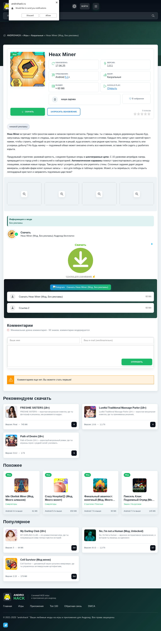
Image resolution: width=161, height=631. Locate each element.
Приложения (37, 606)
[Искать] (153, 15)
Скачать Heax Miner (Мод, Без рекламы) (87, 287)
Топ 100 (54, 606)
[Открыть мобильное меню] (96, 6)
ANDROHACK (14, 35)
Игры (26, 35)
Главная (7, 606)
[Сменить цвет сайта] (74, 6)
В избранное (138, 98)
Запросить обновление (64, 112)
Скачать (29, 112)
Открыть (112, 88)
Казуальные (37, 35)
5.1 (66, 77)
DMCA (91, 606)
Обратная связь (73, 606)
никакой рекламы (18, 126)
